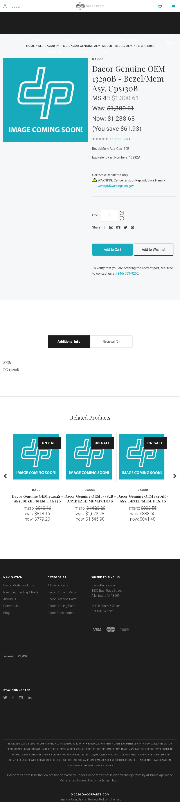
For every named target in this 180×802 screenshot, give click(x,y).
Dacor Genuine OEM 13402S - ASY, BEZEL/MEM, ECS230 (37, 498)
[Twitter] (5, 698)
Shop (37, 40)
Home (19, 40)
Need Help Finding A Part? (118, 40)
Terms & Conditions (72, 799)
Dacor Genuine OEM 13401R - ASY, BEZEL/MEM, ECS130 (142, 498)
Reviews (109, 341)
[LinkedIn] (30, 698)
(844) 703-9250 (127, 273)
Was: (99, 108)
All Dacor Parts (57, 585)
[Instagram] (21, 698)
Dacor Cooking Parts (61, 592)
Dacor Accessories (60, 613)
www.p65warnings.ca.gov (116, 186)
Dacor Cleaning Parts (62, 599)
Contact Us (85, 51)
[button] (90, 726)
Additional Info (69, 341)
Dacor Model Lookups (72, 40)
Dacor (97, 59)
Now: (100, 118)
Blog (105, 51)
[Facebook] (13, 698)
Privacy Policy (98, 799)
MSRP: (102, 98)
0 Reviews (120, 139)
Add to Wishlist (153, 250)
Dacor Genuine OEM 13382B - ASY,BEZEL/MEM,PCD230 (90, 498)
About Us (56, 51)
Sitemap (115, 799)
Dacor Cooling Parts (61, 606)
